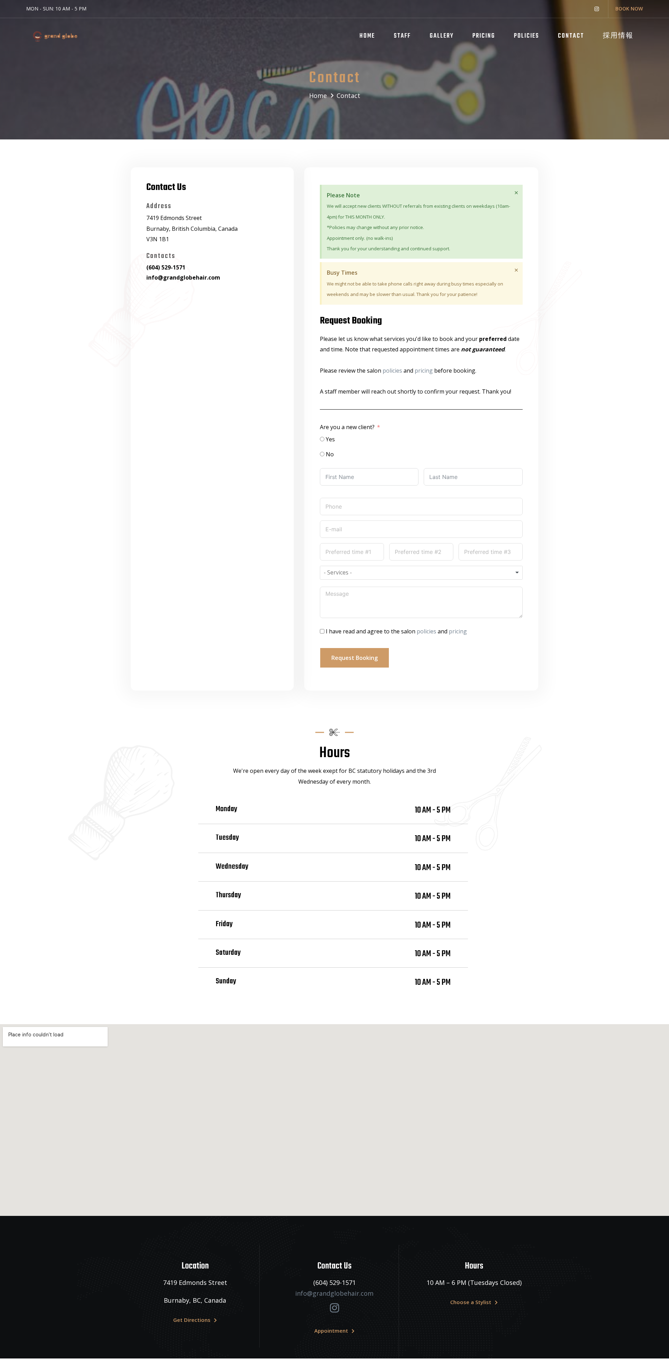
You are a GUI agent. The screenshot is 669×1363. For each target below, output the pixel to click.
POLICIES (526, 36)
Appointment (331, 1330)
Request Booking (354, 658)
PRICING (483, 36)
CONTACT (571, 36)
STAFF (402, 36)
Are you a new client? (347, 427)
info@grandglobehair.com (334, 1293)
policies (392, 370)
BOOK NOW (629, 8)
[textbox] (344, 572)
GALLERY (442, 36)
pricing (424, 370)
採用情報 (618, 36)
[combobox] (421, 573)
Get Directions (191, 1319)
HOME (367, 36)
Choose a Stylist (470, 1302)
